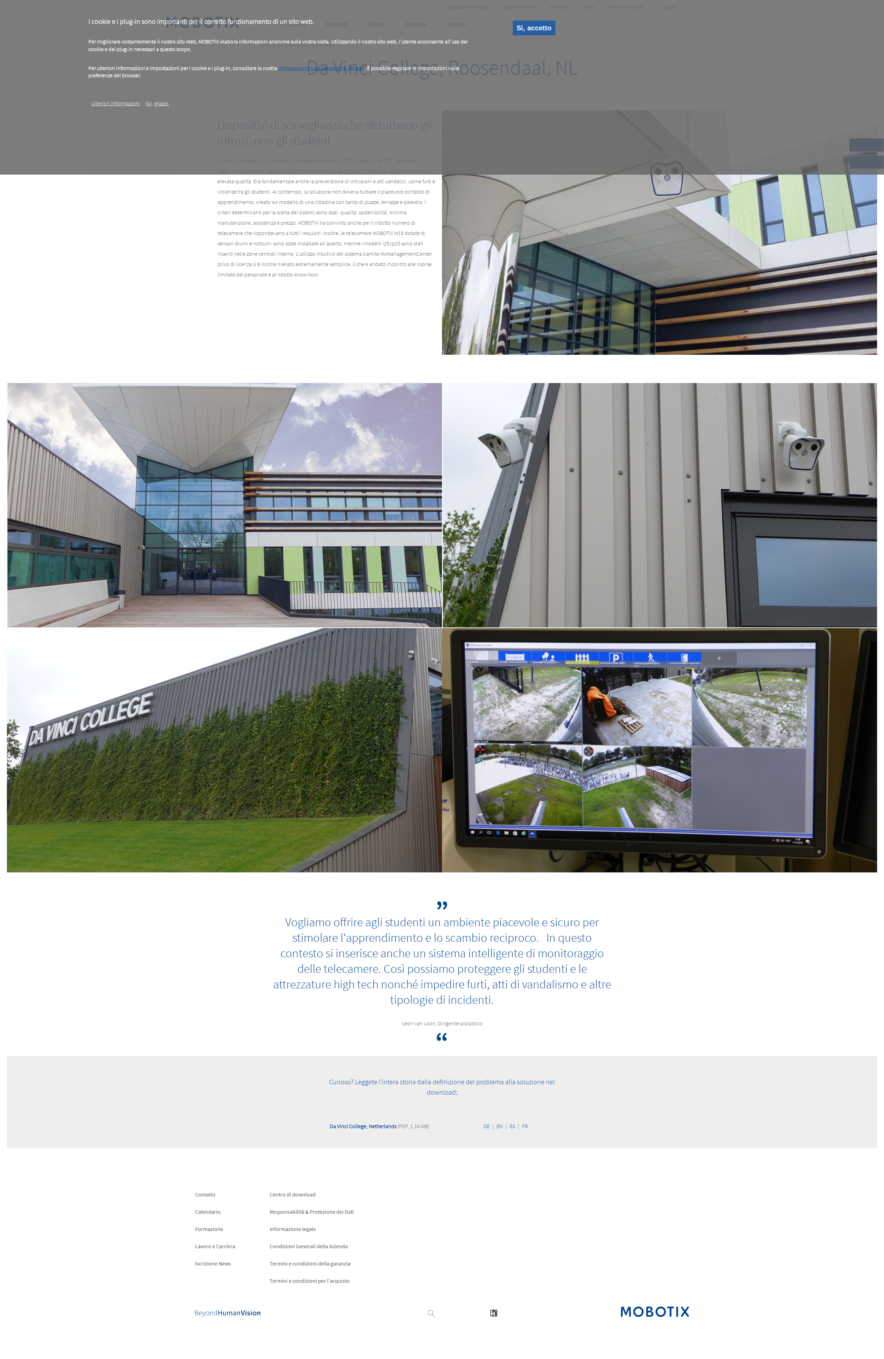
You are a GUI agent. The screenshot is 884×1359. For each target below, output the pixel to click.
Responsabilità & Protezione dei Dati (312, 1211)
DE (486, 1126)
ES (512, 1126)
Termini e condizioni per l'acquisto (310, 1280)
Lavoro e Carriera (215, 1246)
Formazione (209, 1228)
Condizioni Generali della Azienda (309, 1246)
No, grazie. (157, 103)
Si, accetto (534, 28)
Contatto (205, 1194)
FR (525, 1126)
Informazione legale (293, 1228)
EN (500, 1126)
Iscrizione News (213, 1263)
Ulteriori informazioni (115, 103)
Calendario (208, 1211)
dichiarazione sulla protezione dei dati (321, 68)
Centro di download (293, 1194)
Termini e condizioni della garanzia (310, 1263)
